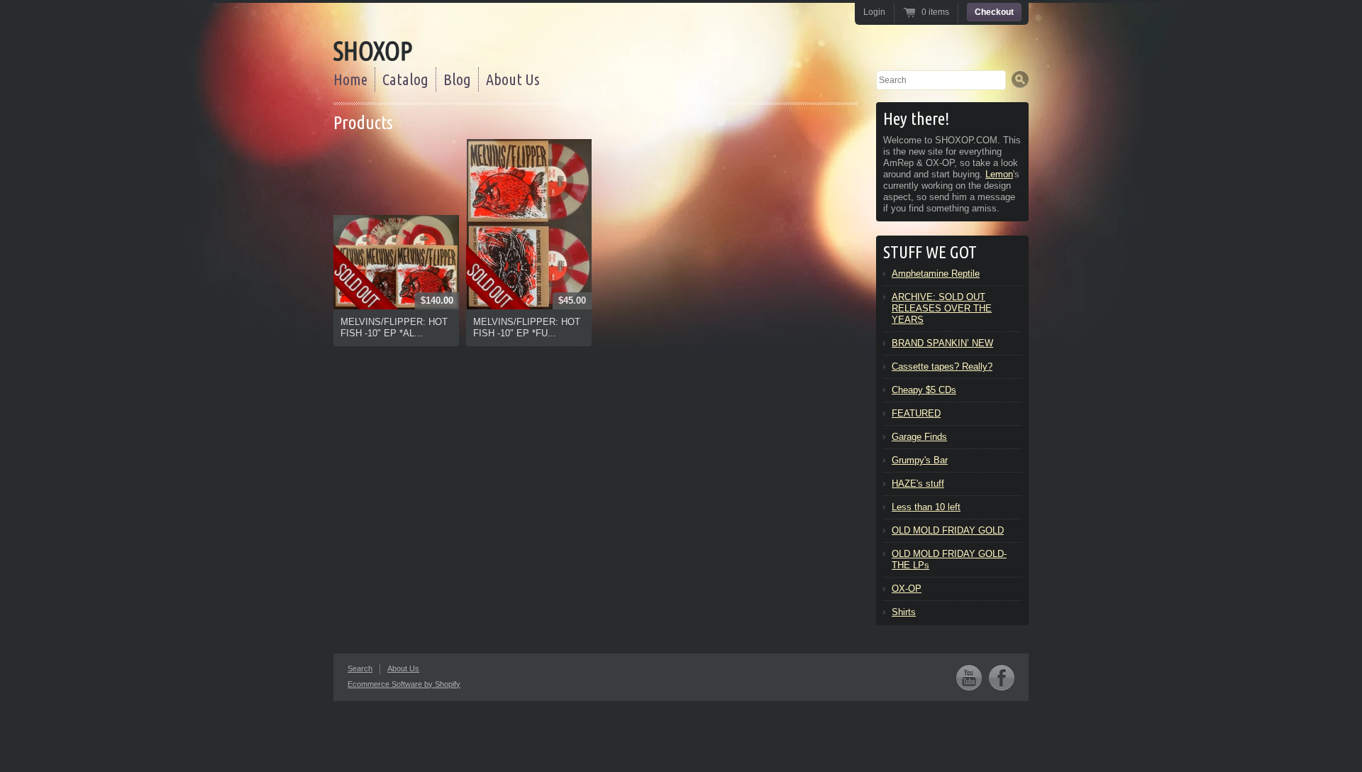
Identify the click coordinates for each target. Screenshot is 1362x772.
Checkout (994, 12)
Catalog (405, 79)
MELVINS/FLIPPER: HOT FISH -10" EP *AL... (394, 327)
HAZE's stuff (918, 483)
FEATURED (916, 413)
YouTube (969, 677)
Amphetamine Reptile (936, 273)
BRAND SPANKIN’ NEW (942, 343)
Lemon (999, 174)
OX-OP (906, 588)
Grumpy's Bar (920, 460)
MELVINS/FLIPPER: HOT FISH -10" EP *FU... (526, 327)
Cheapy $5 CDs (924, 390)
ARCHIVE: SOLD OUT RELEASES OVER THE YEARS (942, 308)
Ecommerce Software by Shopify (404, 684)
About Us (513, 79)
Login (874, 12)
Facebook (1001, 677)
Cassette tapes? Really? (942, 366)
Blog (457, 79)
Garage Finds (919, 436)
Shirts (904, 612)
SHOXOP (372, 50)
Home (350, 79)
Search (360, 668)
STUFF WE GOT (930, 252)
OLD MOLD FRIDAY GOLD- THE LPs (949, 559)
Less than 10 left (926, 507)
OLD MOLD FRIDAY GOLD (948, 530)
